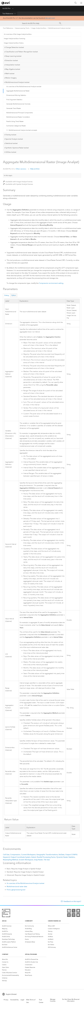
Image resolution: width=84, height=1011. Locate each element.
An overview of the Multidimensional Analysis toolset (23, 86)
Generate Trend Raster (13, 108)
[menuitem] (12, 926)
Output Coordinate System (20, 857)
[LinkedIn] (78, 911)
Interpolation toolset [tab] (12, 65)
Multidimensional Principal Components (19, 113)
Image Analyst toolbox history (14, 43)
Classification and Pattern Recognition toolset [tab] (21, 52)
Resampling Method (10, 860)
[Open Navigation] (81, 3)
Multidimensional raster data (17, 886)
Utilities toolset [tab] (10, 152)
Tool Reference (7, 14)
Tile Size (47, 860)
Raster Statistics (69, 857)
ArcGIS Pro (6, 8)
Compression (15, 855)
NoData (61, 855)
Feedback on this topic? (72, 901)
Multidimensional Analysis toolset (59, 28)
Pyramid (59, 857)
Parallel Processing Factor (46, 857)
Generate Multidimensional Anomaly (18, 104)
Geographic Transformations (47, 855)
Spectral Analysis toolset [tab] (14, 139)
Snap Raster (38, 860)
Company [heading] (5, 954)
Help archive (34, 169)
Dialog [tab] (6, 295)
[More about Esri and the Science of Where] (6, 913)
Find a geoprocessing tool (16, 890)
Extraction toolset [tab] (11, 60)
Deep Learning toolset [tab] (13, 56)
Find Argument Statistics (14, 100)
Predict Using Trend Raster (15, 121)
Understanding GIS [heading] (54, 921)
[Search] (76, 3)
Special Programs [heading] (31, 954)
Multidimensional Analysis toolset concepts (23, 130)
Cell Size (6, 855)
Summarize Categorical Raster (16, 126)
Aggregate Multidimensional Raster (18, 91)
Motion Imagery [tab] (10, 78)
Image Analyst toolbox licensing (14, 38)
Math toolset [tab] (9, 73)
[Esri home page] (5, 3)
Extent (33, 857)
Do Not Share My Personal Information (70, 1000)
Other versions (21, 169)
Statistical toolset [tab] (11, 143)
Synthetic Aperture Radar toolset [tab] (17, 148)
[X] (73, 911)
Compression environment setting (51, 283)
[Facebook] (69, 911)
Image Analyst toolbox (38, 28)
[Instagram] (73, 915)
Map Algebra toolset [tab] (12, 69)
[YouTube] (78, 915)
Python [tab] (13, 295)
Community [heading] (29, 921)
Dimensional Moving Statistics (16, 95)
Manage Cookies (52, 1000)
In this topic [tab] (8, 175)
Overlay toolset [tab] (10, 135)
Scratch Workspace (26, 860)
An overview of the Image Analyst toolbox (18, 34)
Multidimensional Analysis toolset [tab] (17, 82)
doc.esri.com (50, 18)
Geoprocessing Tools (22, 28)
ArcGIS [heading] (4, 921)
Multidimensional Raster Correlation (18, 117)
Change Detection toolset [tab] (14, 47)
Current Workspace (28, 855)
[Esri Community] (69, 915)
